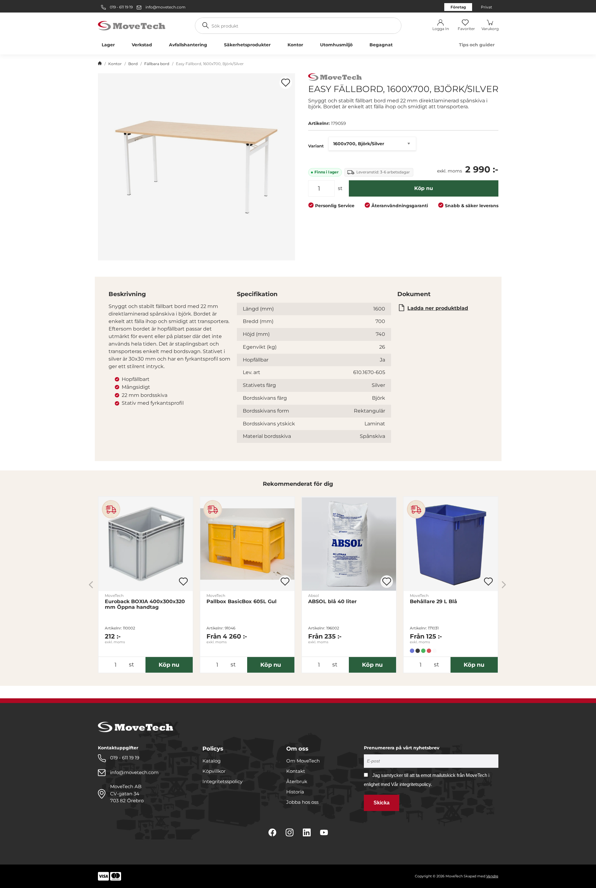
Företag (458, 7)
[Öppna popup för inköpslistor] (285, 82)
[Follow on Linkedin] (306, 832)
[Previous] (91, 584)
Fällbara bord (156, 63)
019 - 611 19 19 (121, 7)
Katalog (211, 761)
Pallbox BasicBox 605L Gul (241, 601)
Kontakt (295, 771)
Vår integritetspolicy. (411, 784)
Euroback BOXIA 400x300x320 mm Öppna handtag (145, 604)
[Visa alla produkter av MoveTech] (335, 78)
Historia (295, 792)
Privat (486, 7)
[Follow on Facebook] (272, 832)
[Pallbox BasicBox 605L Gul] (247, 544)
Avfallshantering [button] (188, 45)
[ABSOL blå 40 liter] (349, 544)
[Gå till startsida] (100, 64)
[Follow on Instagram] (289, 832)
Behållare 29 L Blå (433, 601)
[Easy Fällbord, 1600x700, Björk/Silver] (196, 166)
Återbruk (296, 781)
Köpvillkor (214, 771)
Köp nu (423, 188)
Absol (313, 595)
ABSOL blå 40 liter (332, 601)
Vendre (492, 876)
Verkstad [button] (142, 45)
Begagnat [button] (381, 45)
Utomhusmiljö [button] (336, 45)
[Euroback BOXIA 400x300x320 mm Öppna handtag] (146, 544)
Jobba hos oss (302, 802)
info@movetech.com (165, 7)
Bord (133, 63)
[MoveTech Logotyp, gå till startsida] (131, 25)
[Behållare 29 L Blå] (451, 544)
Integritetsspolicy (222, 781)
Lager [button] (108, 45)
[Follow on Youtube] (324, 832)
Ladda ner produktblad (437, 308)
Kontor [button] (295, 45)
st (340, 188)
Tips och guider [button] (477, 45)
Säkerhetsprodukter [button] (247, 45)
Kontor (115, 63)
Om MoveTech (303, 761)
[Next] (504, 584)
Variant (316, 145)
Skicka (382, 802)
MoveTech (114, 595)
